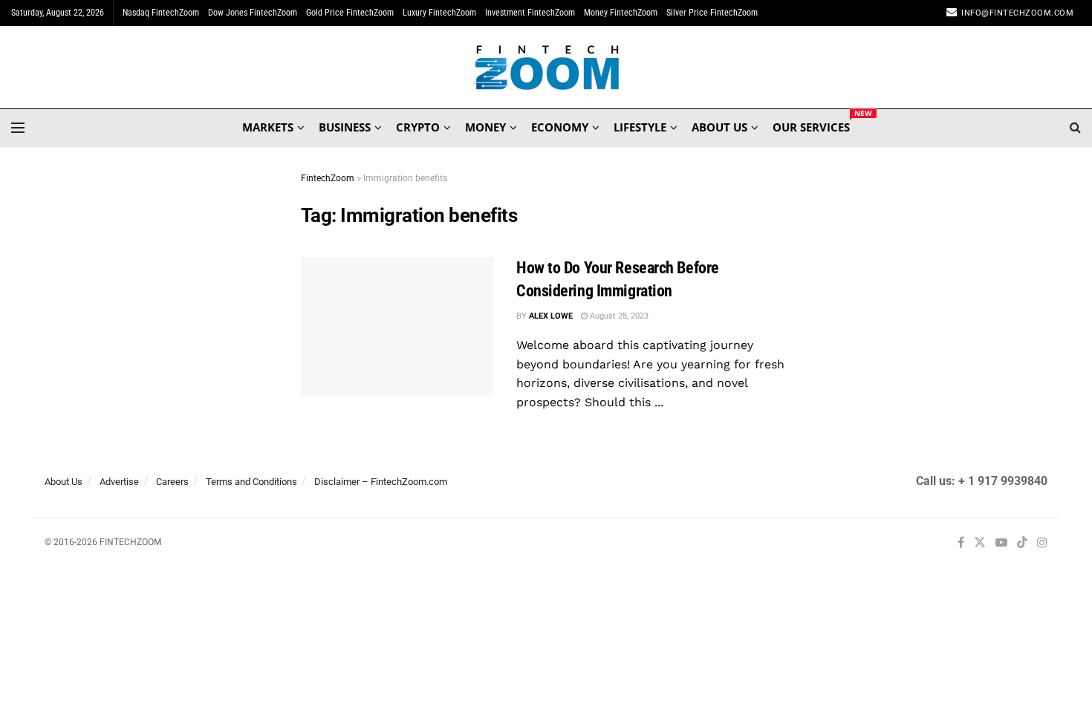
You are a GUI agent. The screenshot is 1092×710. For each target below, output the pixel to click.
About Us (63, 481)
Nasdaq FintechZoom (161, 12)
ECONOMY (559, 127)
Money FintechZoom (620, 12)
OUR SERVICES (811, 124)
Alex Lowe (551, 316)
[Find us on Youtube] (1001, 543)
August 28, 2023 (618, 316)
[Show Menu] (18, 128)
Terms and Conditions (251, 481)
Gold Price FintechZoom (350, 12)
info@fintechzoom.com (1017, 13)
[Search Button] (1075, 127)
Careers (172, 481)
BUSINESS (345, 127)
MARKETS (267, 127)
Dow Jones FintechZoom (252, 12)
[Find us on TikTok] (1022, 543)
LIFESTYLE (640, 127)
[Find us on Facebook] (961, 543)
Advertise (119, 481)
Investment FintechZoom (530, 12)
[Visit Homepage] (546, 67)
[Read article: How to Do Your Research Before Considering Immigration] (397, 326)
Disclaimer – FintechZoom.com (380, 481)
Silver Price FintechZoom (712, 12)
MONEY (485, 127)
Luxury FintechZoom (439, 12)
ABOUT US (719, 127)
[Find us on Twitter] (980, 543)
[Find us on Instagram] (1042, 543)
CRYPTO (418, 127)
